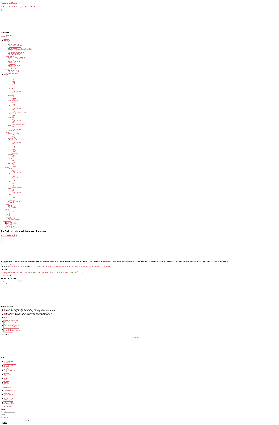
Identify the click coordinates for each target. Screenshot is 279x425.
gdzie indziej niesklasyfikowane (60, 266)
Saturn (10, 158)
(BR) (13, 149)
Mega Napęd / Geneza (14, 139)
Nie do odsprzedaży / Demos (19, 124)
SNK (7, 209)
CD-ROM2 (12, 206)
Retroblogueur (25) (15, 325)
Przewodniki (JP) (10, 226)
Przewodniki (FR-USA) (11, 227)
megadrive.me (6, 374)
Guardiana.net (6, 369)
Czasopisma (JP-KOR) (11, 222)
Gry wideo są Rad (7, 406)
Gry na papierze (7, 221)
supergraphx (96, 266)
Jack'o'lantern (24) (15, 326)
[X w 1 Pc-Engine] (8, 258)
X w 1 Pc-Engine (9, 235)
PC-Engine (23, 266)
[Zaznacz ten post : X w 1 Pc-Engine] (16, 265)
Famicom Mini (6, 362)
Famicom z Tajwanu (14, 70)
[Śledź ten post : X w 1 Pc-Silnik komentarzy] (11, 265)
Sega (7, 132)
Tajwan (8, 69)
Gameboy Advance (13, 100)
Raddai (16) (10, 332)
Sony (7, 167)
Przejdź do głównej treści (6, 35)
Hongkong (8, 51)
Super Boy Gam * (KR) (14, 219)
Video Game (6, 383)
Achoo (5, 314)
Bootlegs (8, 41)
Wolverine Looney (7, 395)
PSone (10, 168)
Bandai (8, 214)
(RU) (13, 151)
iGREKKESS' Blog (8, 398)
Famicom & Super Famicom (15, 53)
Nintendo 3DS (12, 113)
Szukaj (2, 281)
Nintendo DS (12, 105)
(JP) (13, 79)
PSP (10, 188)
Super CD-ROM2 (13, 208)
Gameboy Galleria (7, 368)
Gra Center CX (7, 366)
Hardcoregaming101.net (9, 370)
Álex (4, 313)
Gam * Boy (12, 218)
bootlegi (38, 266)
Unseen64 (5, 382)
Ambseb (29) (12, 324)
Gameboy (11, 95)
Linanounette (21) (15, 328)
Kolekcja (5, 74)
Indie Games (6, 371)
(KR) (13, 83)
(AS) (13, 145)
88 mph (2, 411)
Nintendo (8, 75)
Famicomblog (6, 393)
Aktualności (6, 39)
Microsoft (8, 198)
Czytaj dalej (4, 262)
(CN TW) (14, 150)
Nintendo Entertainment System (16, 52)
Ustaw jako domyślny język (7, 273)
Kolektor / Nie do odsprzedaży (19, 112)
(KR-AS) (14, 193)
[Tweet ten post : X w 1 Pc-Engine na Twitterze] (8, 265)
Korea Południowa (10, 56)
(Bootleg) (11, 211)
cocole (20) (10, 329)
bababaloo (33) (13, 322)
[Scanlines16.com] (9, 3)
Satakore (5, 378)
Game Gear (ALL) (13, 138)
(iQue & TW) (15, 116)
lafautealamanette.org (8, 401)
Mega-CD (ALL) (13, 154)
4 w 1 (35, 266)
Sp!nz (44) (9, 321)
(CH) (13, 82)
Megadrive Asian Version (12, 73)
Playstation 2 (12, 173)
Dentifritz (18, 239)
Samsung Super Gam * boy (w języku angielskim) (20, 60)
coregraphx (49, 266)
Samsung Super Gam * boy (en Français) (18, 58)
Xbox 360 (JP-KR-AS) (14, 201)
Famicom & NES (13, 77)
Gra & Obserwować (14, 130)
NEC (7, 204)
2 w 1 (31, 266)
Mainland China (10, 43)
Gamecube (11, 117)
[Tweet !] (277, 17)
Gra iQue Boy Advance (14, 44)
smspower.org (6, 381)
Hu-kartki (11, 205)
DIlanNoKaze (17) (15, 330)
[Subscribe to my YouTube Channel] (277, 21)
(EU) (13, 90)
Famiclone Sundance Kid (15, 47)
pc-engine (85, 266)
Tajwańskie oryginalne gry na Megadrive (18, 71)
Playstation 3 (12, 181)
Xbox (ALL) (12, 200)
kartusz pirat (44, 266)
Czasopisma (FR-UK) (11, 223)
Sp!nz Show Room (7, 405)
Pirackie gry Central (8, 377)
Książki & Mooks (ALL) (12, 225)
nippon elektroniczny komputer (75, 266)
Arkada (8, 210)
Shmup (5, 379)
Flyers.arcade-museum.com (9, 364)
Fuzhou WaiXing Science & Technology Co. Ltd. (20, 48)
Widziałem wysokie (7, 399)
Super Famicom (13, 85)
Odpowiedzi (106, 266)
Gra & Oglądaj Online (8, 365)
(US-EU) (14, 78)
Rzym (91, 266)
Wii (10, 125)
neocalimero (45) (14, 320)
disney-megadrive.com (8, 360)
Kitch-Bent (6, 373)
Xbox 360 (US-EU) (13, 202)
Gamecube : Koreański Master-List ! (17, 57)
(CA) (13, 147)
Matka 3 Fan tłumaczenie (9, 375)
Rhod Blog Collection (8, 403)
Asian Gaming (6, 40)
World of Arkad (7, 385)
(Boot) (13, 94)
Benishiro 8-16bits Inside (9, 390)
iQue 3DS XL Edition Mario (15, 45)
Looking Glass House (8, 402)
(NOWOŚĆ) (15, 153)
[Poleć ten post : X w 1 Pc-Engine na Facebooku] (3, 265)
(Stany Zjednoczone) (17, 91)
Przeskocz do (4, 36)
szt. (89, 266)
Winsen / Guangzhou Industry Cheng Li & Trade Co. (21, 49)
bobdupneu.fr (6, 391)
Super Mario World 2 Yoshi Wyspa (17, 54)
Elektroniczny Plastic (8, 361)
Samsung (8, 217)
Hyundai (8, 215)
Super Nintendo (13, 88)
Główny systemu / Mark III (15, 133)
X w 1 (101, 266)
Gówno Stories (6, 397)
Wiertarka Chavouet (8, 394)
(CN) (13, 104)
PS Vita (11, 194)
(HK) (13, 81)
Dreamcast (11, 163)
